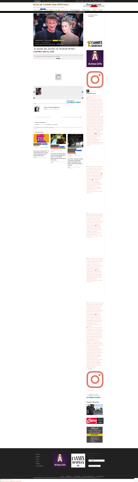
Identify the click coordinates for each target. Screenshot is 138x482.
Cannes (44, 1)
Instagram (82, 1)
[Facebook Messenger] (72, 102)
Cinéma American (40, 157)
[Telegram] (75, 102)
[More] (80, 102)
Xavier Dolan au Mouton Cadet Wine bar (43, 117)
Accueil (35, 10)
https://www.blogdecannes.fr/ (54, 109)
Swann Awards (70, 168)
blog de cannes (62, 1)
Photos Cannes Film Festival (69, 103)
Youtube (86, 1)
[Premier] (34, 92)
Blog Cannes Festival (48, 40)
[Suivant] (82, 98)
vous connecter (42, 124)
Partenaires (95, 1)
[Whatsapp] (74, 102)
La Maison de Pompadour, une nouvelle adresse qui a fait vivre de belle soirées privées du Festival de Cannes (58, 157)
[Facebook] (67, 102)
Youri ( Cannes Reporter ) (46, 42)
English (100, 10)
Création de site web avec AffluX (88, 476)
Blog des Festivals (77, 476)
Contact (90, 1)
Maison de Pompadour (58, 161)
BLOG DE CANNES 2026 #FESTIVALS (51, 5)
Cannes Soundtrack (101, 1)
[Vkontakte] (78, 102)
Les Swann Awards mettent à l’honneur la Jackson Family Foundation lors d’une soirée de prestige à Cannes (75, 162)
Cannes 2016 (51, 103)
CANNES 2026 (41, 10)
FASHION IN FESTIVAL (71, 151)
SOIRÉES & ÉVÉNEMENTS (54, 148)
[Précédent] (34, 98)
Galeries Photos (64, 10)
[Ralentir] (56, 58)
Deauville (45, 157)
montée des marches (60, 103)
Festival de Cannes (50, 1)
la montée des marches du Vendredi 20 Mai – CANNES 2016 (49, 44)
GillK (55, 103)
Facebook (77, 1)
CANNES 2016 (55, 40)
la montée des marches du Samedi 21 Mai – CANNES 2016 (72, 117)
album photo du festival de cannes (43, 103)
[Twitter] (68, 102)
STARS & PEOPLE (61, 40)
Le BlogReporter (69, 476)
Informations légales (100, 476)
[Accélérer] (60, 58)
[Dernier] (82, 92)
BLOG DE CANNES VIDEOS (75, 10)
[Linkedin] (71, 102)
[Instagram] (70, 102)
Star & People (57, 10)
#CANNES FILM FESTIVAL (39, 40)
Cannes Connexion (86, 10)
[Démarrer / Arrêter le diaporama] (58, 58)
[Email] (77, 102)
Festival (56, 1)
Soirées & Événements (49, 10)
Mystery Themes (98, 477)
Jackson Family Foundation (75, 167)
